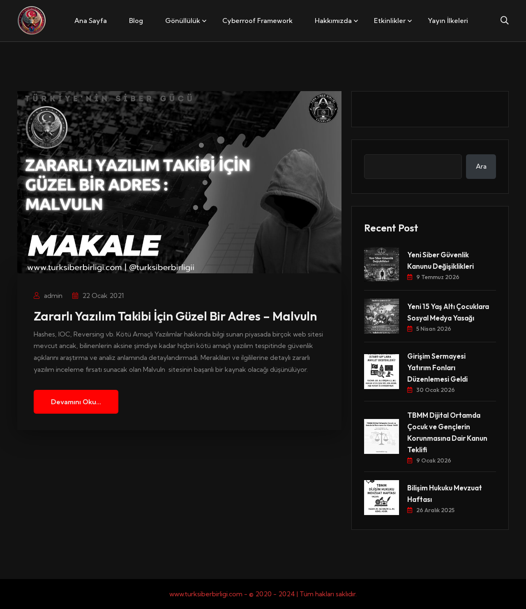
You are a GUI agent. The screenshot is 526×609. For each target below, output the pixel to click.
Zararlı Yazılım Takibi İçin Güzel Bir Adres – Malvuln (175, 316)
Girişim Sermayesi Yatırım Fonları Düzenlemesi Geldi (437, 367)
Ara (481, 166)
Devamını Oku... (76, 402)
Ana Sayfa (90, 20)
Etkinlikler (390, 20)
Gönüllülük (182, 20)
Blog (136, 20)
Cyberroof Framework (257, 20)
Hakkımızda (333, 20)
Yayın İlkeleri (448, 20)
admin (52, 295)
